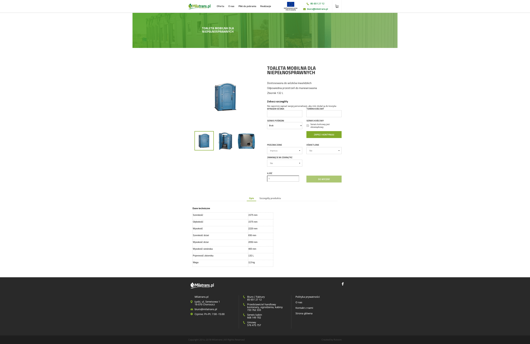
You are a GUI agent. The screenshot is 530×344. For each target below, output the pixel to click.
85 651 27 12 (317, 3)
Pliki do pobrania (247, 6)
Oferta (220, 6)
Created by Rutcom (332, 340)
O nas (231, 6)
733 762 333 (254, 310)
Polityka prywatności (308, 296)
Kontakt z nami (304, 307)
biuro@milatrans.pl (317, 9)
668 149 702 (254, 317)
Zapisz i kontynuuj (324, 134)
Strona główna (304, 313)
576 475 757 (254, 325)
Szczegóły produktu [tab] (270, 198)
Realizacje (265, 6)
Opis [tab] (251, 198)
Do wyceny (324, 179)
